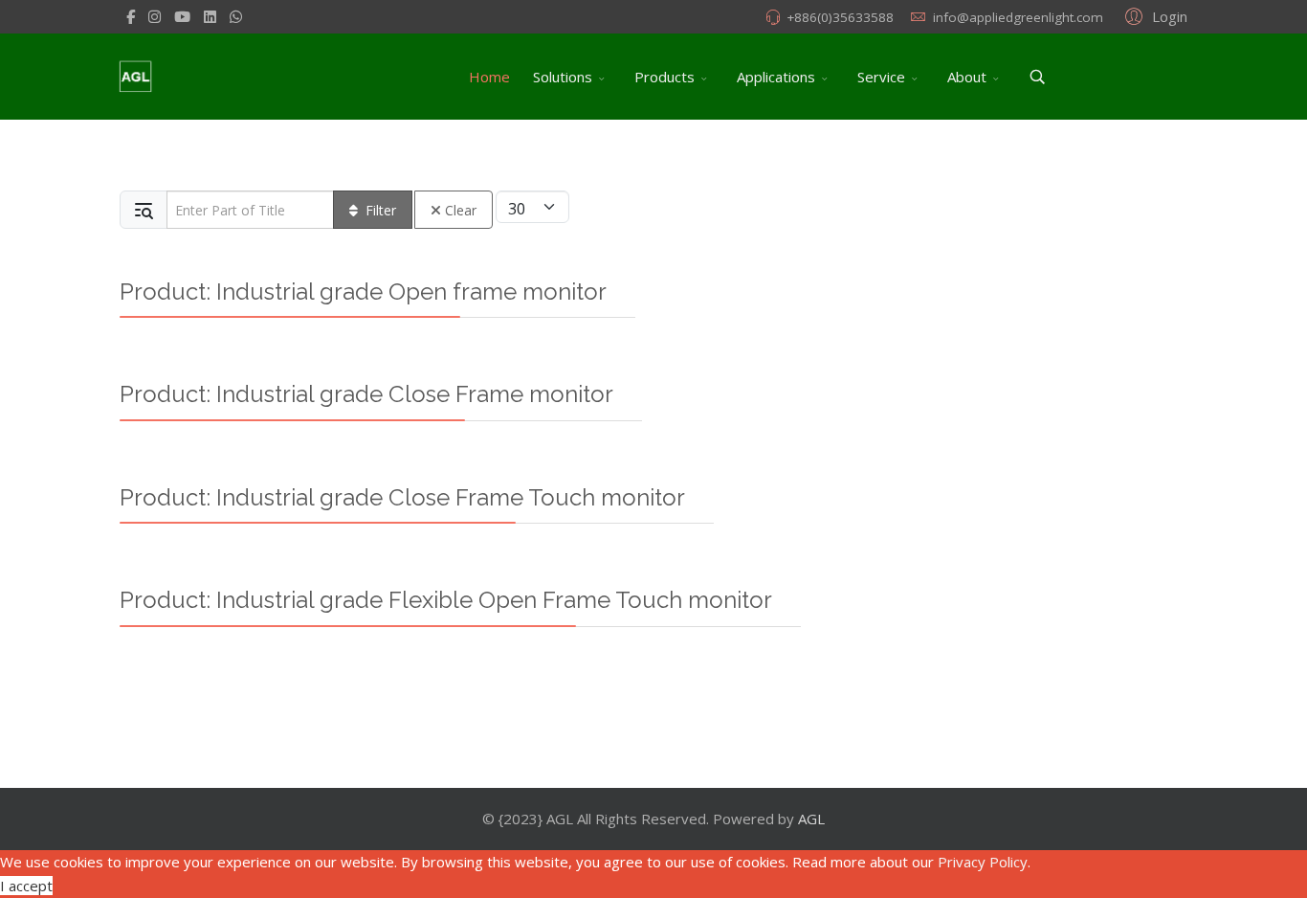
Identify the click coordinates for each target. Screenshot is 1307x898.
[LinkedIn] (210, 16)
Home (489, 76)
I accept (26, 885)
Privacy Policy (983, 861)
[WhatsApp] (236, 16)
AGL (811, 818)
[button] (1153, 15)
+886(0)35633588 (840, 17)
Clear (460, 210)
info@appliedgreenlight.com (1018, 17)
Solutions (562, 76)
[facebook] (130, 16)
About (966, 76)
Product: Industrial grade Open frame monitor (363, 291)
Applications (776, 76)
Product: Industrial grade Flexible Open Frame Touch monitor (446, 600)
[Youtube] (182, 16)
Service (881, 76)
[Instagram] (154, 16)
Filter (381, 210)
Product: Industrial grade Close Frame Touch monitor (402, 497)
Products (664, 76)
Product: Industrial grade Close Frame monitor (366, 394)
